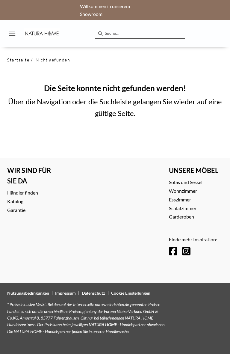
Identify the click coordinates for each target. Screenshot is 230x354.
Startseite (18, 59)
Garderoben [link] (181, 216)
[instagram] (186, 251)
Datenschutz (93, 293)
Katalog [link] (15, 201)
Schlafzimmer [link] (182, 208)
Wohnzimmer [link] (183, 191)
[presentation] (100, 33)
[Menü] (12, 33)
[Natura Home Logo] (42, 33)
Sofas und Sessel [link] (185, 182)
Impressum (65, 293)
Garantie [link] (16, 210)
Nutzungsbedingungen (28, 293)
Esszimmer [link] (180, 199)
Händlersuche (117, 331)
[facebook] (173, 251)
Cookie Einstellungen (130, 293)
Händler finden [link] (22, 192)
